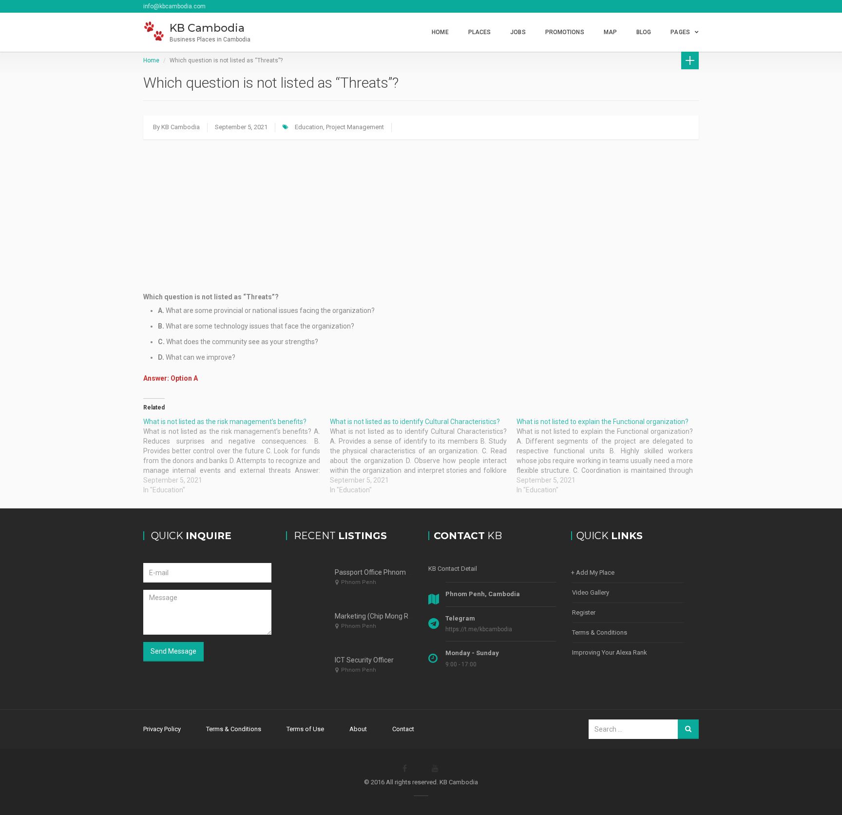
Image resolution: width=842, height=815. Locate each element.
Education (309, 127)
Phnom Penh (358, 582)
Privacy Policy (162, 729)
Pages (680, 32)
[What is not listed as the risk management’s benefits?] (236, 456)
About (358, 729)
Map (610, 32)
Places (479, 32)
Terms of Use (305, 729)
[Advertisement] (421, 215)
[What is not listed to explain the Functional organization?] (610, 456)
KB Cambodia (180, 127)
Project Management (355, 127)
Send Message (173, 651)
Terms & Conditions (599, 632)
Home (440, 32)
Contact (403, 729)
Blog (643, 32)
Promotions (564, 32)
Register (583, 612)
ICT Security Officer (364, 660)
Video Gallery (590, 592)
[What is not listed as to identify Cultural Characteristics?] (423, 456)
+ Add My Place (592, 572)
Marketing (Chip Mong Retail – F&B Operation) (405, 616)
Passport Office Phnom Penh (379, 572)
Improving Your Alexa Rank (609, 652)
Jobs (517, 32)
